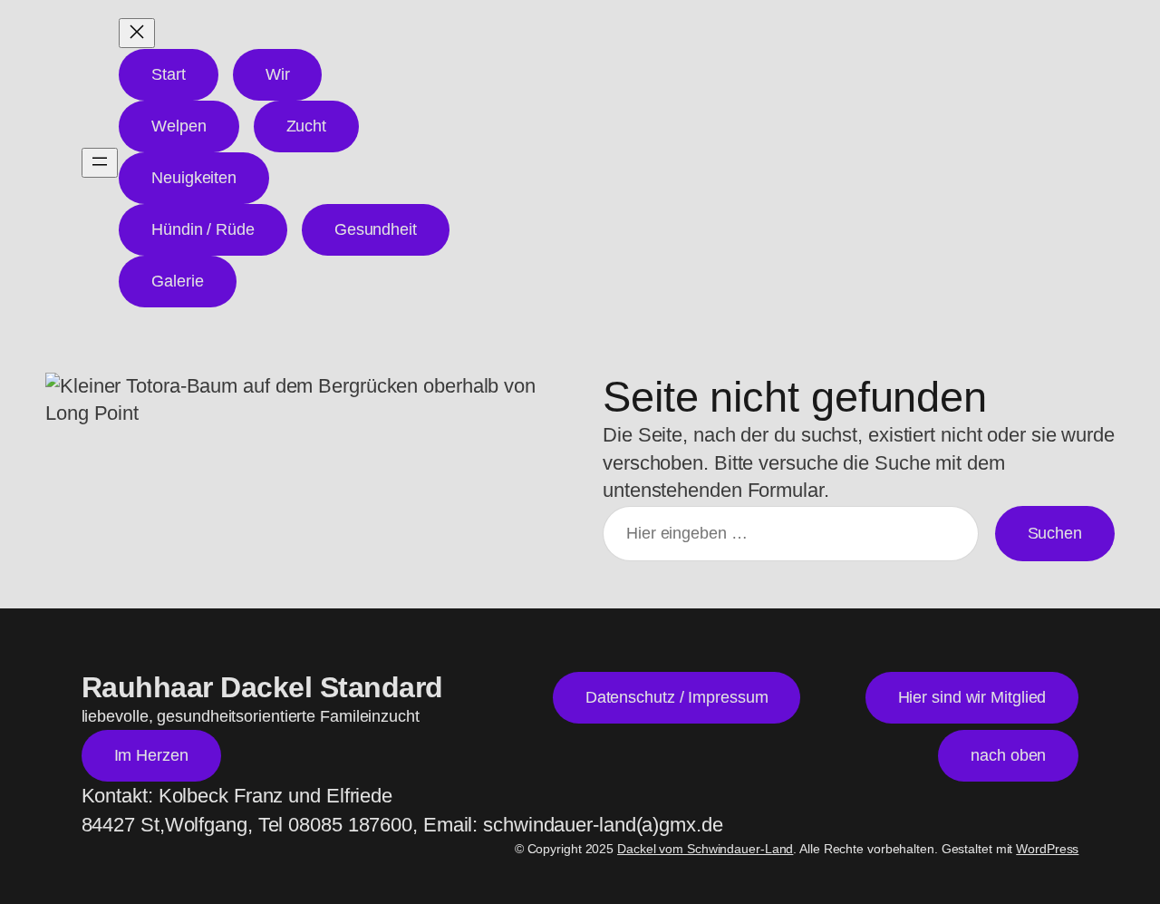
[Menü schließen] (137, 33)
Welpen (178, 126)
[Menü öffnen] (100, 163)
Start (168, 74)
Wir (278, 74)
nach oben (1008, 755)
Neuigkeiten (194, 178)
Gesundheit (375, 229)
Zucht (306, 126)
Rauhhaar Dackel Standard (262, 687)
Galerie (177, 281)
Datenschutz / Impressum (676, 697)
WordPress (1047, 848)
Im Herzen (151, 755)
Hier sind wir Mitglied (972, 697)
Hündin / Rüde (203, 229)
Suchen (1055, 533)
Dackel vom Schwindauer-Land (705, 848)
